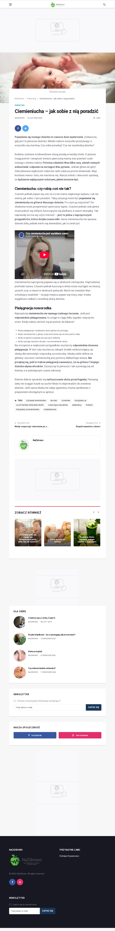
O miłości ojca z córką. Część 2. (42, 618)
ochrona (66, 401)
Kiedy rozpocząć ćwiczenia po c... (32, 426)
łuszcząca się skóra (58, 405)
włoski (53, 401)
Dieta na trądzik (35, 651)
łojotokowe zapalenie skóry (30, 405)
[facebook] (18, 128)
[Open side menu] (10, 4)
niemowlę (76, 405)
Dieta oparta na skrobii (57, 540)
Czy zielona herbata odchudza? (42, 668)
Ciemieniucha (50, 410)
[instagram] (20, 882)
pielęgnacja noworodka (27, 410)
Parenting (31, 98)
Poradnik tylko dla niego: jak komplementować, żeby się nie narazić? (28, 538)
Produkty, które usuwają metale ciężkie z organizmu (87, 539)
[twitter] (25, 128)
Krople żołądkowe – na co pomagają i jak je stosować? (51, 635)
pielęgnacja (80, 401)
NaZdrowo (19, 98)
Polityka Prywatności (69, 856)
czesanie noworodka (36, 401)
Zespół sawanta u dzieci (88, 426)
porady (89, 405)
